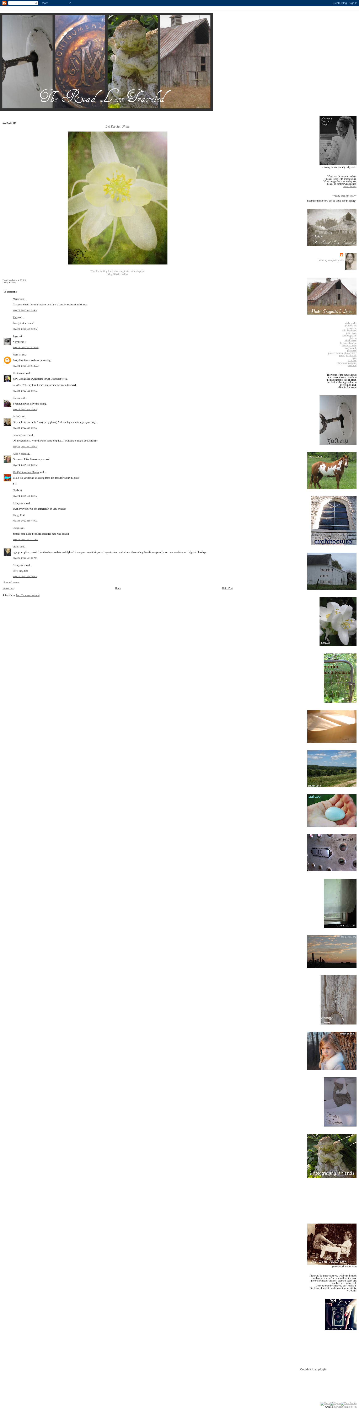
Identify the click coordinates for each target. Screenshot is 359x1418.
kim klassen (351, 340)
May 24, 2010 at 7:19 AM (25, 446)
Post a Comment (12, 582)
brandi (16, 546)
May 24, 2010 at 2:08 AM (25, 391)
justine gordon (349, 335)
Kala (15, 317)
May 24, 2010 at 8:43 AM (25, 521)
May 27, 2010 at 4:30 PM (25, 576)
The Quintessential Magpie (26, 472)
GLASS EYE (19, 385)
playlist (337, 1407)
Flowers (12, 282)
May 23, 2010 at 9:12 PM (25, 329)
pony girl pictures (348, 355)
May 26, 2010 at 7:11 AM (25, 558)
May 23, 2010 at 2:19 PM (25, 310)
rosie (354, 358)
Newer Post (8, 588)
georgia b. (352, 328)
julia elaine (351, 333)
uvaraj (16, 527)
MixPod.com (350, 1407)
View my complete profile (331, 260)
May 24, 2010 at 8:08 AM (25, 465)
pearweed (352, 350)
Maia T (16, 354)
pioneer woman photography (342, 353)
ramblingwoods (20, 435)
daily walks (351, 323)
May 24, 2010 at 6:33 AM (25, 428)
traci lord (352, 365)
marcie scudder (349, 345)
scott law (352, 360)
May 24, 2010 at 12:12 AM (25, 347)
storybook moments (347, 363)
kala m (353, 338)
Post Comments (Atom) (27, 595)
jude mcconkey (349, 330)
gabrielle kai (351, 325)
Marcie (16, 299)
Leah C (16, 416)
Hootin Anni (19, 373)
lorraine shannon (348, 343)
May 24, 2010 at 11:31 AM (25, 539)
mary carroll (351, 348)
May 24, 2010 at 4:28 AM (25, 409)
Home (118, 588)
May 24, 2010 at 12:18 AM (25, 366)
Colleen (16, 398)
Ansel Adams (350, 186)
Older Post (227, 588)
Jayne (15, 336)
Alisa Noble (19, 453)
